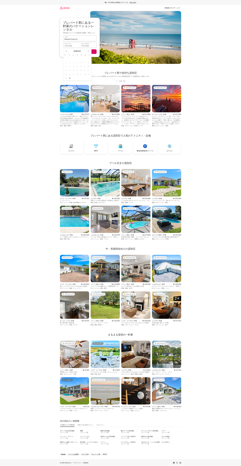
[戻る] (117, 81)
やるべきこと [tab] (100, 425)
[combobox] (80, 39)
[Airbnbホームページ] (65, 8)
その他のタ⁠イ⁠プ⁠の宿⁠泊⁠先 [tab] (67, 425)
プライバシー (77, 463)
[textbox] (71, 46)
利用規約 (85, 463)
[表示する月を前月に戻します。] (66, 51)
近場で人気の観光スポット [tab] (85, 425)
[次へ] (124, 81)
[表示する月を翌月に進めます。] (88, 51)
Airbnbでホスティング (172, 8)
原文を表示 (133, 2)
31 (69, 78)
